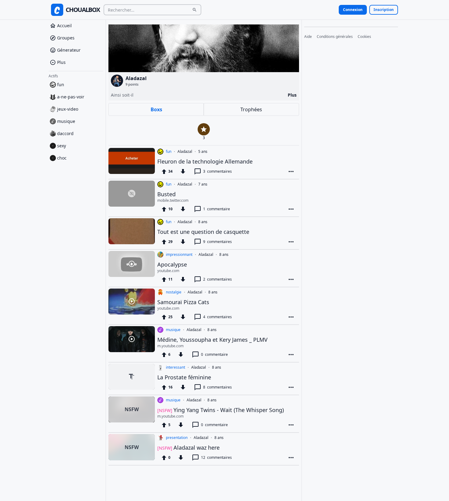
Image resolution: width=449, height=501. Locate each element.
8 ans (202, 221)
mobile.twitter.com (172, 200)
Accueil (64, 25)
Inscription (384, 9)
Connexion (353, 9)
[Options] (291, 171)
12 (216, 457)
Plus (61, 62)
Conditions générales (335, 36)
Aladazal (184, 151)
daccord (65, 133)
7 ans (202, 184)
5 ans (202, 151)
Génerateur (69, 50)
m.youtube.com (170, 346)
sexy (61, 146)
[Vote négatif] (183, 171)
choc (62, 158)
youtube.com (168, 270)
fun (60, 84)
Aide (308, 36)
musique (66, 121)
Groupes (66, 38)
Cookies (364, 36)
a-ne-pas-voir (70, 97)
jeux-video (67, 109)
